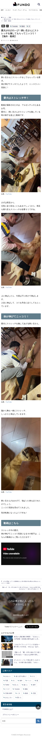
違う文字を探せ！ (21, 676)
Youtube (15, 26)
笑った (16, 685)
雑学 (2, 10)
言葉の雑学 (8, 693)
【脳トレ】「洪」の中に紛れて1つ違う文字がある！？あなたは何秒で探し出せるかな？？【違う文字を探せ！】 (21, 588)
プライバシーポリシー (11, 714)
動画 (23, 26)
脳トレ (26, 685)
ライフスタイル (33, 10)
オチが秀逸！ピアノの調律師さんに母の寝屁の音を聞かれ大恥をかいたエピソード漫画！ (20, 582)
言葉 (34, 693)
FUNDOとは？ (8, 709)
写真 (6, 680)
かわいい (8, 676)
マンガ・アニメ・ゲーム (20, 10)
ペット (29, 680)
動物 (3, 25)
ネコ (33, 676)
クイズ (7, 689)
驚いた (19, 697)
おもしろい (8, 697)
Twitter (7, 685)
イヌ (18, 693)
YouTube (9, 194)
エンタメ (8, 10)
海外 (20, 680)
